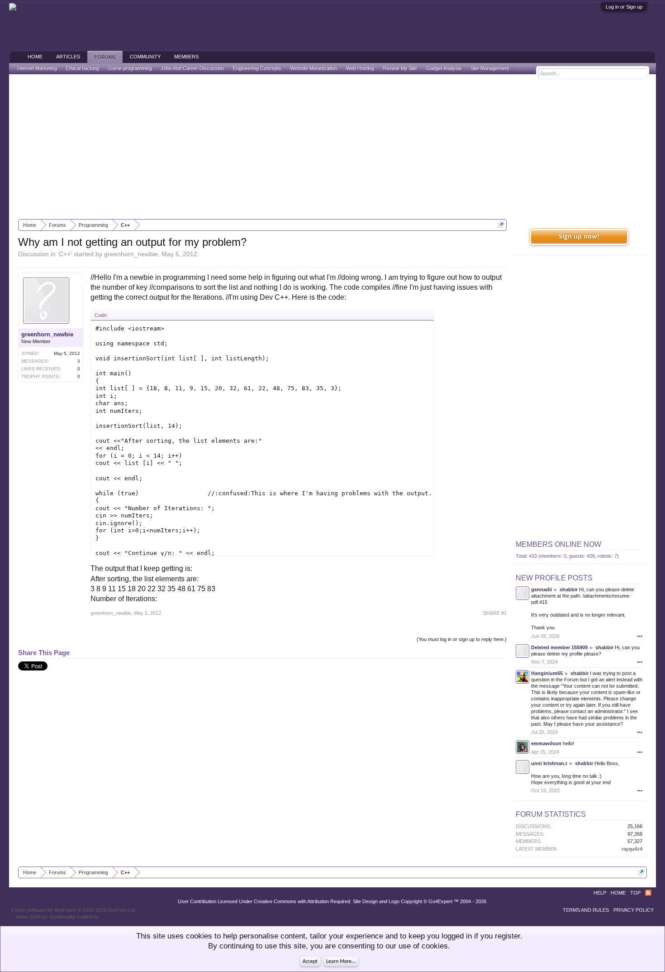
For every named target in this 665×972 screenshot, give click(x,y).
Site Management (490, 68)
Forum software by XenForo (73, 910)
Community (145, 56)
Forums (105, 57)
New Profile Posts (554, 578)
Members (186, 56)
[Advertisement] (332, 146)
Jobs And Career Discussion (192, 68)
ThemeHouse (115, 916)
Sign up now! (579, 236)
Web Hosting (360, 68)
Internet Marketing (37, 68)
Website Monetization (313, 68)
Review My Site (400, 68)
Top (635, 892)
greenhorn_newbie (131, 254)
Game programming (130, 68)
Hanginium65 (547, 673)
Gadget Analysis (444, 68)
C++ (65, 254)
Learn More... (341, 961)
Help (600, 892)
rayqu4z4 (632, 849)
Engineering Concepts (257, 68)
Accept (310, 961)
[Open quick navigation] (501, 225)
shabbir (569, 589)
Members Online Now (558, 544)
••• (639, 636)
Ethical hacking (82, 68)
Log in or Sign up (624, 7)
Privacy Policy (633, 910)
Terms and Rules (586, 910)
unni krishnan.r (549, 763)
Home (35, 56)
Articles (68, 56)
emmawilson (546, 743)
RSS (648, 893)
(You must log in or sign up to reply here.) (462, 639)
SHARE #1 (495, 613)
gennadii (541, 589)
